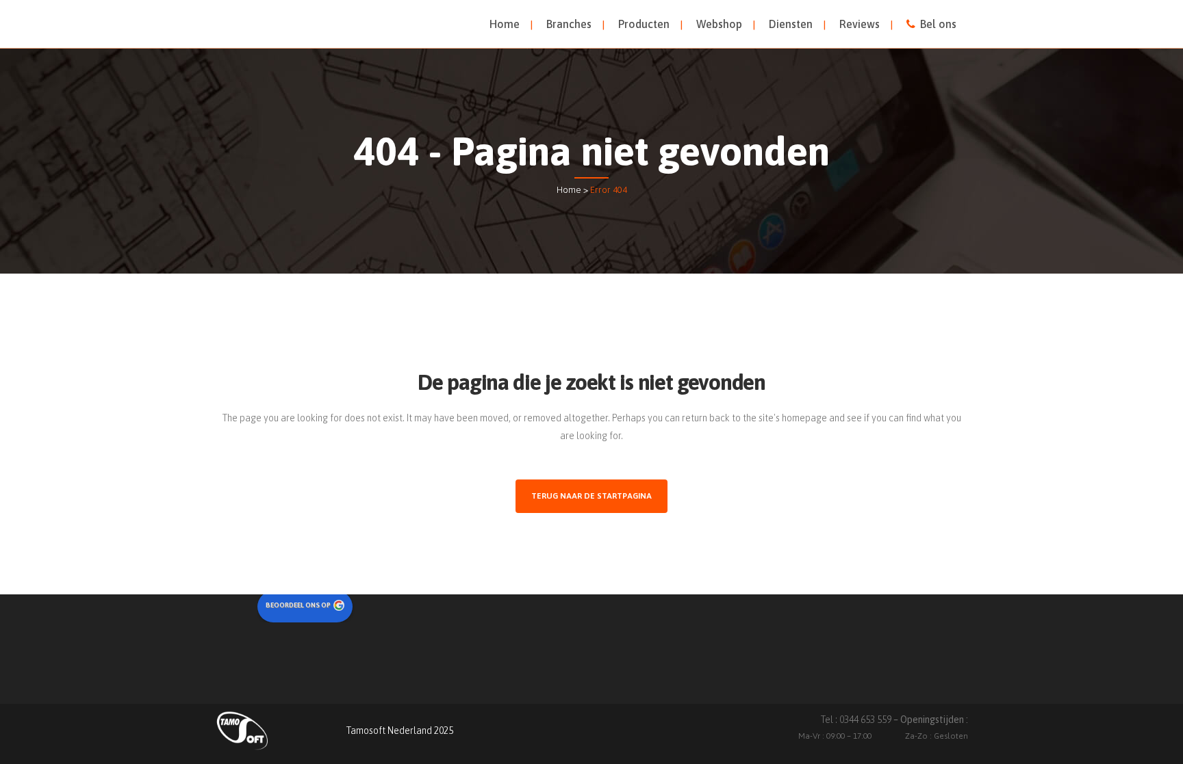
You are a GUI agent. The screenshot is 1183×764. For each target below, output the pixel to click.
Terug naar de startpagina (591, 496)
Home (569, 190)
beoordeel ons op (298, 605)
